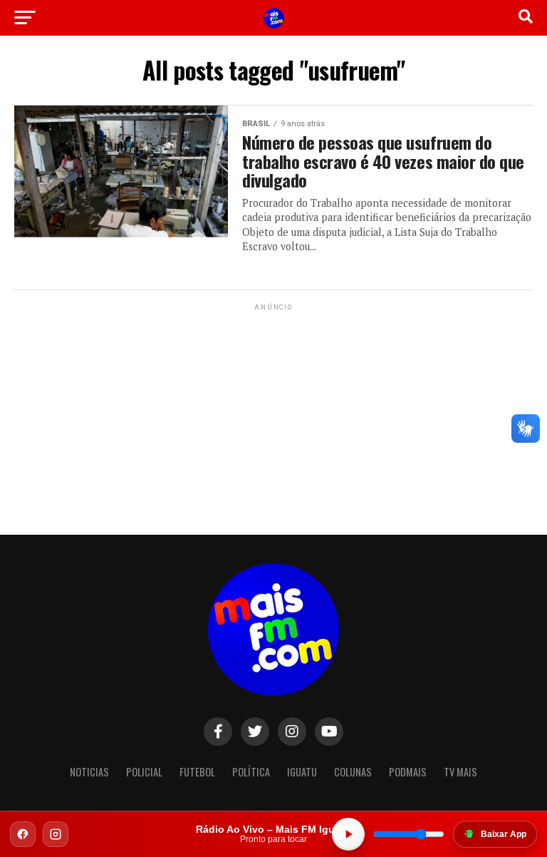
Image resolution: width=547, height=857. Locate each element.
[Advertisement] (273, 403)
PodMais (408, 771)
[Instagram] (55, 834)
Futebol (197, 771)
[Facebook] (23, 834)
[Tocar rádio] (348, 834)
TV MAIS (460, 771)
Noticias (89, 771)
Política (251, 771)
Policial (144, 771)
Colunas (353, 771)
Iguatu (302, 771)
